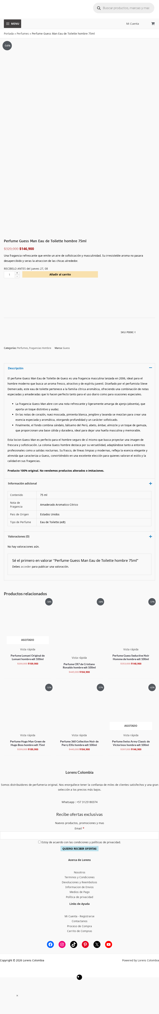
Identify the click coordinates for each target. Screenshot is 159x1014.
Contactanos (79, 921)
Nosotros (79, 872)
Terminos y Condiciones (80, 877)
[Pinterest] (85, 944)
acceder (26, 566)
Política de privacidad (79, 897)
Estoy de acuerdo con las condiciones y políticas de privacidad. (81, 842)
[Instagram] (62, 944)
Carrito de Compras (79, 931)
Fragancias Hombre (40, 348)
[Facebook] (50, 944)
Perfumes (23, 33)
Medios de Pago (80, 892)
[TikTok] (73, 944)
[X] (96, 944)
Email (79, 828)
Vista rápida (27, 649)
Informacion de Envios (79, 887)
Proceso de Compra (79, 926)
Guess (66, 348)
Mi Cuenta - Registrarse (79, 916)
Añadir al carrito (60, 274)
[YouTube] (108, 944)
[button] (17, 995)
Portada (9, 33)
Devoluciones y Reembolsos (79, 882)
